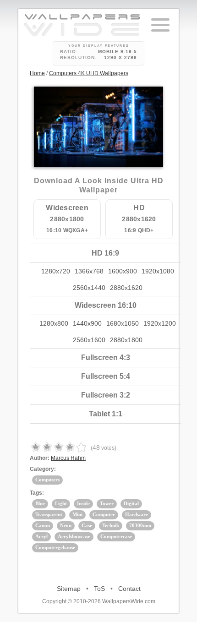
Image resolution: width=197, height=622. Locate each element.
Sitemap (69, 588)
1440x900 (87, 323)
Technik (110, 525)
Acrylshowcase (74, 536)
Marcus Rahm (68, 458)
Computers (47, 479)
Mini (77, 514)
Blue (40, 503)
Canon (42, 525)
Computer (104, 514)
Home (37, 73)
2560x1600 (89, 340)
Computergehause (55, 547)
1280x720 (55, 271)
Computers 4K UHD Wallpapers (88, 73)
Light (61, 503)
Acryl (41, 536)
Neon (65, 525)
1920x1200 (159, 323)
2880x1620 (126, 287)
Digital (131, 503)
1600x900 (122, 271)
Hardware (136, 514)
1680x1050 (122, 323)
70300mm (140, 525)
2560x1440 (89, 287)
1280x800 (53, 323)
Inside (83, 503)
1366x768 (89, 271)
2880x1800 (126, 340)
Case (87, 525)
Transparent (48, 514)
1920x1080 (158, 271)
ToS (99, 588)
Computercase (116, 536)
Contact (129, 588)
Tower (107, 503)
